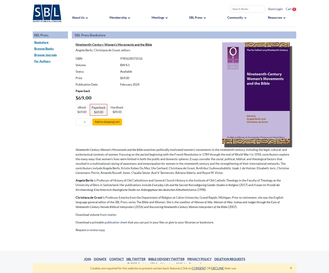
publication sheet (116, 222)
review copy (97, 230)
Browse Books (44, 48)
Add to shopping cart (107, 121)
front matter (108, 214)
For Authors (42, 61)
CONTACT (116, 259)
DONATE (100, 259)
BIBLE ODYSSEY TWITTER (166, 259)
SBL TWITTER (135, 259)
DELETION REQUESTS (229, 259)
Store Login (275, 9)
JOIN (87, 259)
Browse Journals (45, 55)
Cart (290, 9)
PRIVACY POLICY (199, 259)
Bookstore (41, 42)
